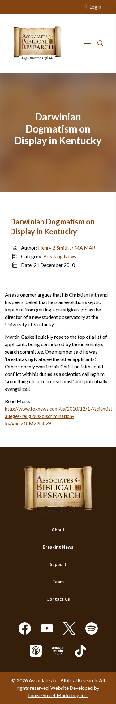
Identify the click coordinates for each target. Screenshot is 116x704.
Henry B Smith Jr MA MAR (66, 247)
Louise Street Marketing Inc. (58, 695)
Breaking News (59, 256)
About (58, 529)
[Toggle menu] (87, 43)
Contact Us (58, 599)
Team (58, 581)
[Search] (100, 43)
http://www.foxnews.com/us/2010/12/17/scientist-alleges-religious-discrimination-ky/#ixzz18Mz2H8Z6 (59, 416)
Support (58, 564)
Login (95, 7)
